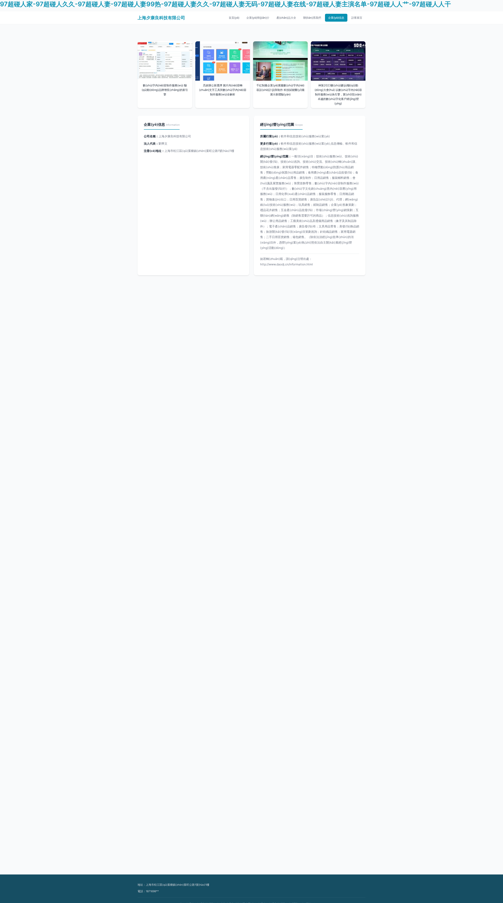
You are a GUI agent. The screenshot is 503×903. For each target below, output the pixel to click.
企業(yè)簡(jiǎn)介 (257, 17)
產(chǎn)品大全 (286, 17)
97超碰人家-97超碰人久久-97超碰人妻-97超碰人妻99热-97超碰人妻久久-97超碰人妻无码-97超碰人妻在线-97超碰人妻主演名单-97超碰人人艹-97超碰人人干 (225, 4)
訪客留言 (356, 17)
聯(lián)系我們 (312, 17)
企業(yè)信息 (336, 17)
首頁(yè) (234, 17)
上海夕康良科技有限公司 (161, 17)
